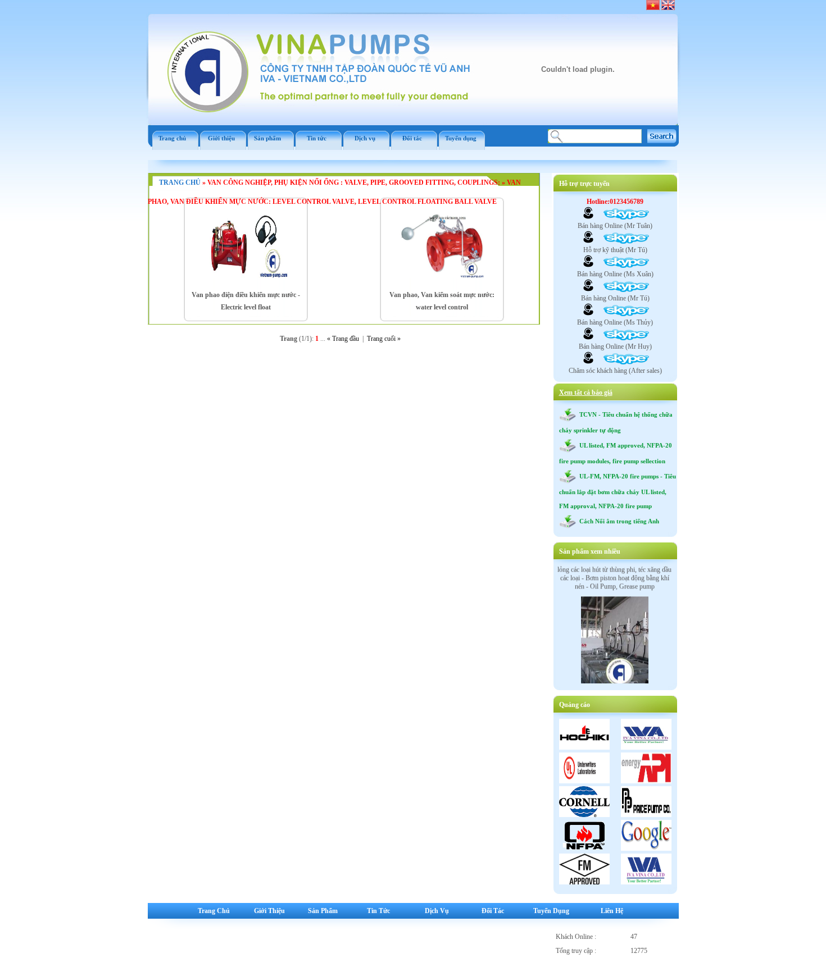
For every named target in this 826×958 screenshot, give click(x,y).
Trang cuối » (383, 339)
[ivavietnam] (588, 338)
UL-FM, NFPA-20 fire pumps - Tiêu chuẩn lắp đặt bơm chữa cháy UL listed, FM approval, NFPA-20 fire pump (617, 491)
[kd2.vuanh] (588, 266)
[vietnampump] (588, 241)
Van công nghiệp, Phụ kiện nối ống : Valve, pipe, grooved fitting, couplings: (353, 182)
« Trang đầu (343, 339)
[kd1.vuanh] (588, 217)
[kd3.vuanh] (588, 314)
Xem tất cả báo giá (585, 392)
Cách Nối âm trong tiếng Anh (617, 521)
